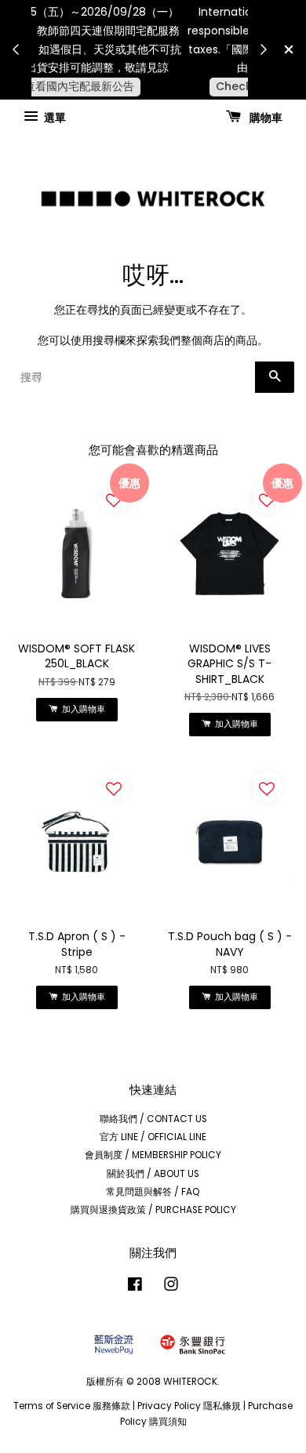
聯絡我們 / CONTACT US (153, 1119)
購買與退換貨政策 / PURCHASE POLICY (153, 1210)
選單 (54, 117)
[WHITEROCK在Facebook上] (135, 1287)
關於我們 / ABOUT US (153, 1174)
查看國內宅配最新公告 (144, 86)
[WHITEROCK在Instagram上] (171, 1287)
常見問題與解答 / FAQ (153, 1192)
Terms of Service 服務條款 (71, 1406)
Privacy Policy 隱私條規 (189, 1406)
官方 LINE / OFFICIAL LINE (153, 1137)
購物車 (264, 117)
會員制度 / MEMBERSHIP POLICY (153, 1155)
